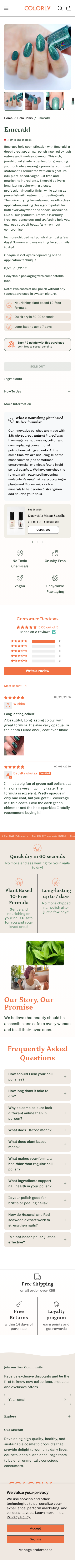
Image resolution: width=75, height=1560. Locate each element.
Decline (35, 1539)
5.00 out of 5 (48, 627)
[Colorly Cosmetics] (38, 8)
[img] (14, 698)
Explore (10, 1416)
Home (8, 118)
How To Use (12, 391)
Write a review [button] (37, 671)
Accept (35, 1528)
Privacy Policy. (19, 1517)
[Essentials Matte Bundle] (16, 521)
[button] (59, 8)
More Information (17, 404)
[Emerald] (13, 101)
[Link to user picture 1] (14, 746)
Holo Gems (25, 118)
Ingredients (13, 379)
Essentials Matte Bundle (46, 516)
